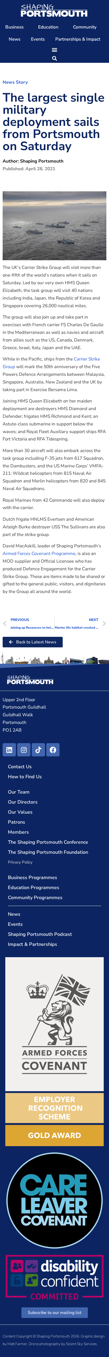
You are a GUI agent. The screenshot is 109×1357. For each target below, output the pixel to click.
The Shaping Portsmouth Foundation (48, 852)
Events (38, 39)
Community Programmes (35, 897)
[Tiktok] (38, 749)
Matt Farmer (17, 1343)
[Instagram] (23, 749)
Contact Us (20, 766)
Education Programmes (33, 887)
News (14, 39)
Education (48, 27)
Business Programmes (32, 877)
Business (14, 27)
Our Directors (23, 802)
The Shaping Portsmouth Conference (48, 842)
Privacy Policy (20, 862)
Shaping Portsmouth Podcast (40, 934)
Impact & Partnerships (32, 944)
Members (18, 832)
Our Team (19, 792)
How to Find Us (25, 777)
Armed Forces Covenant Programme (39, 554)
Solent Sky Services (81, 1343)
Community (85, 27)
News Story (15, 82)
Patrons (16, 822)
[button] (54, 49)
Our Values (20, 812)
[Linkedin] (9, 749)
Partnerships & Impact (77, 39)
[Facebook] (53, 749)
